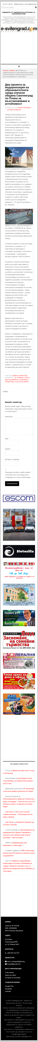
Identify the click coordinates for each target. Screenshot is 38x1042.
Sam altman (9, 822)
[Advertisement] (19, 49)
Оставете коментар (14, 110)
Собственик (9, 972)
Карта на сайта (10, 975)
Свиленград (23, 375)
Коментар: (9, 416)
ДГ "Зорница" (19, 377)
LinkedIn (8, 991)
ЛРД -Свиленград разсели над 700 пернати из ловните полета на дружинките (19, 853)
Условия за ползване (12, 978)
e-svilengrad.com (16, 1000)
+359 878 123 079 (12, 953)
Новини (15, 375)
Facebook (8, 989)
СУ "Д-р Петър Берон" (21, 382)
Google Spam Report (19, 1034)
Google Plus (9, 986)
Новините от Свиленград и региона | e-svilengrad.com (18, 13)
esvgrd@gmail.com (14, 964)
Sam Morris (9, 812)
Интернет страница (12, 459)
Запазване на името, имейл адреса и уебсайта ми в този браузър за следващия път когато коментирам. (18, 474)
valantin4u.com (26, 1036)
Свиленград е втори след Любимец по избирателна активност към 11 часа (18, 780)
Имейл (8, 449)
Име (7, 439)
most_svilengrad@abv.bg (16, 961)
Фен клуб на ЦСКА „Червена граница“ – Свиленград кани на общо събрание (17, 814)
